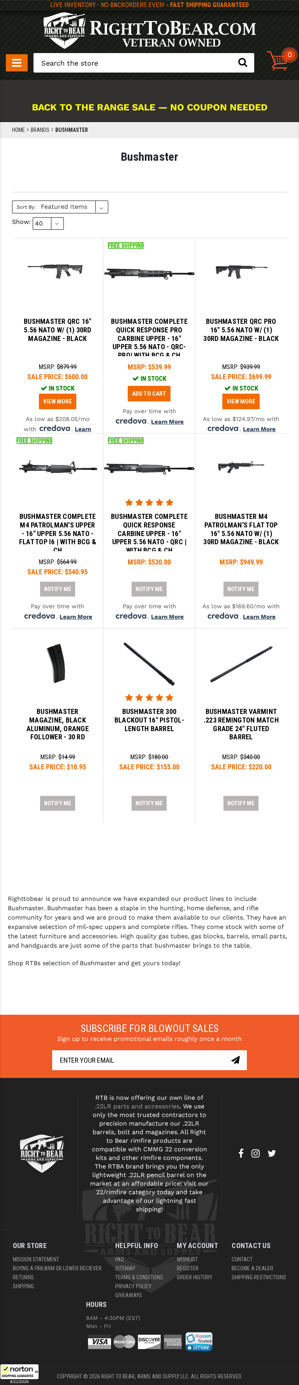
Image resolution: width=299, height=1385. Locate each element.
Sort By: (26, 207)
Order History (194, 1277)
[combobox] (143, 63)
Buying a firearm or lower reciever (57, 1268)
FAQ (119, 1259)
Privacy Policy (133, 1286)
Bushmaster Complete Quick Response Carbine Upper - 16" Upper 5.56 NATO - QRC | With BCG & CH (149, 533)
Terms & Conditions (139, 1277)
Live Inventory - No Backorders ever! (149, 5)
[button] (19, 1374)
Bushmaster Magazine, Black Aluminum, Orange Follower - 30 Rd (57, 724)
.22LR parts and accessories (137, 1106)
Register (188, 1268)
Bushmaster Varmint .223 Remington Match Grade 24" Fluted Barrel (241, 724)
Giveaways (128, 1295)
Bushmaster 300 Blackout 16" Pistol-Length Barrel (149, 719)
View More (57, 401)
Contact (242, 1259)
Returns (23, 1277)
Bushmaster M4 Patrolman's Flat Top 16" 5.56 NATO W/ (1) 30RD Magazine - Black (241, 529)
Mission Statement (36, 1259)
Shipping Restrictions (259, 1277)
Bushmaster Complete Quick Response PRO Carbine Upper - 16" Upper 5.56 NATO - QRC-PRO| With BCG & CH (149, 338)
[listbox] (74, 207)
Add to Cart (149, 393)
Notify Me (57, 589)
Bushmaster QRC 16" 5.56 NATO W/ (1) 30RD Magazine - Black (57, 329)
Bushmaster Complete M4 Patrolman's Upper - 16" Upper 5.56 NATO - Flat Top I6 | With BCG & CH (57, 533)
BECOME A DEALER (252, 1268)
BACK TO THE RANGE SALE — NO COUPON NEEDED (149, 107)
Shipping (23, 1286)
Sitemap (125, 1268)
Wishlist (187, 1259)
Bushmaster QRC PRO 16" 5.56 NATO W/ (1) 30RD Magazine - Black (241, 329)
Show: (21, 222)
